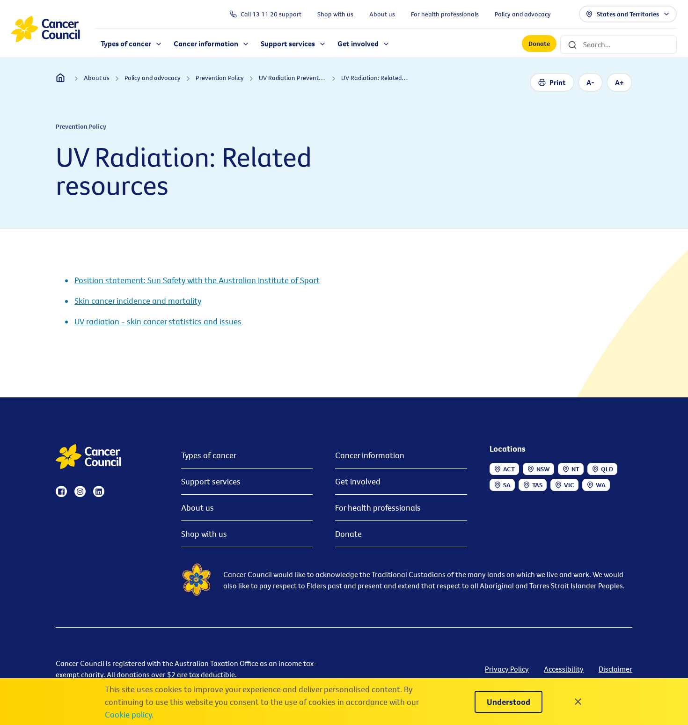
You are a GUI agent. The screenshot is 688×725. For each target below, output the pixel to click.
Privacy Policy (507, 669)
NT (575, 469)
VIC (569, 485)
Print (557, 82)
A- (590, 82)
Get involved (358, 481)
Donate (539, 44)
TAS (537, 485)
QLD (607, 469)
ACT (509, 469)
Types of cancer (208, 455)
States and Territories (628, 14)
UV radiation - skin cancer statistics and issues (158, 321)
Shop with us (204, 533)
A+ (619, 82)
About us (197, 507)
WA (601, 485)
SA (507, 485)
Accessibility (564, 669)
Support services (211, 481)
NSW (543, 469)
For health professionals (378, 507)
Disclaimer (615, 669)
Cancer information (369, 455)
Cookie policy (128, 714)
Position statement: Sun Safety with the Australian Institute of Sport (197, 280)
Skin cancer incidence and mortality (137, 300)
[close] (578, 701)
